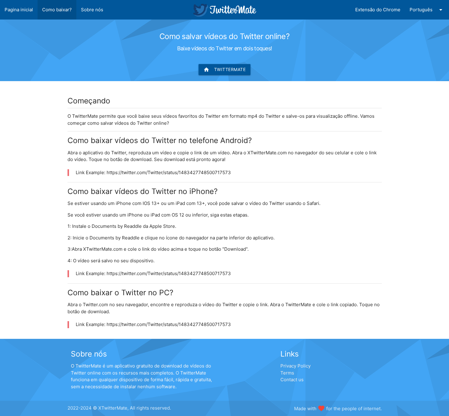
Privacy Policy (295, 366)
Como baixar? (57, 10)
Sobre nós (92, 10)
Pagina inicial (19, 10)
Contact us (292, 379)
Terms (287, 373)
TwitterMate (224, 69)
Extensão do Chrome (377, 10)
